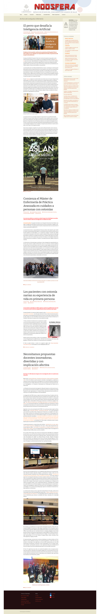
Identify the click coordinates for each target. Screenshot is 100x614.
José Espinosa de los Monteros (41, 33)
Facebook (53, 593)
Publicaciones (38, 14)
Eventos (25, 14)
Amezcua (28, 78)
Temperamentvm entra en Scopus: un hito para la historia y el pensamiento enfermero (71, 80)
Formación (32, 14)
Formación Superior (26, 213)
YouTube (53, 597)
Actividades (34, 32)
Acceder (36, 595)
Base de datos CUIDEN (25, 595)
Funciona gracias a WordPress (25, 611)
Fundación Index (24, 599)
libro (54, 301)
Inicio (21, 14)
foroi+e (46, 367)
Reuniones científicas (27, 368)
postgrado (32, 213)
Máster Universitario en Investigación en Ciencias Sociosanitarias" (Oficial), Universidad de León (71, 66)
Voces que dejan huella (68, 94)
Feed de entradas (38, 597)
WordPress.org (38, 601)
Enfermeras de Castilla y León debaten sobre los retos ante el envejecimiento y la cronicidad (71, 101)
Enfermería (47, 32)
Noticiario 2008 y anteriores (26, 602)
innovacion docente (51, 367)
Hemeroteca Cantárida (25, 601)
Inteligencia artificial (30, 33)
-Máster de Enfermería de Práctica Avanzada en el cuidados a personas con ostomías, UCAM (71, 59)
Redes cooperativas (55, 14)
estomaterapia (49, 212)
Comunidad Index (47, 14)
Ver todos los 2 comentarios (29, 347)
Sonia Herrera (38, 213)
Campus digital (23, 597)
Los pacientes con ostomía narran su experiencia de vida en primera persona (40, 295)
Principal (22, 604)
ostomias (25, 302)
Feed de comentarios (39, 599)
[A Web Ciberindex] (40, 32)
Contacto (63, 14)
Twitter (53, 595)
